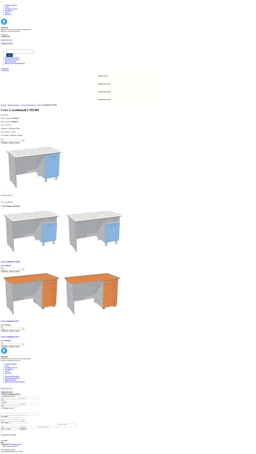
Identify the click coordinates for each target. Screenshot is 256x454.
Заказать (23, 429)
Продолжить (5, 444)
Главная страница (11, 5)
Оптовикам (9, 10)
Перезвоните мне (7, 43)
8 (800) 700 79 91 (6, 40)
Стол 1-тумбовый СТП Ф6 (10, 261)
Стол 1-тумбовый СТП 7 (10, 321)
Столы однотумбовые (28, 105)
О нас (7, 7)
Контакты (8, 14)
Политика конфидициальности (11, 394)
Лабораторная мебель (12, 58)
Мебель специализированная (15, 63)
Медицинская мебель (12, 59)
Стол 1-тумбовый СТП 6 (10, 337)
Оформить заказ (15, 444)
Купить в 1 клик (14, 143)
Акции (7, 12)
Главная (3, 105)
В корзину (5, 143)
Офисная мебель (10, 61)
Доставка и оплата (11, 9)
